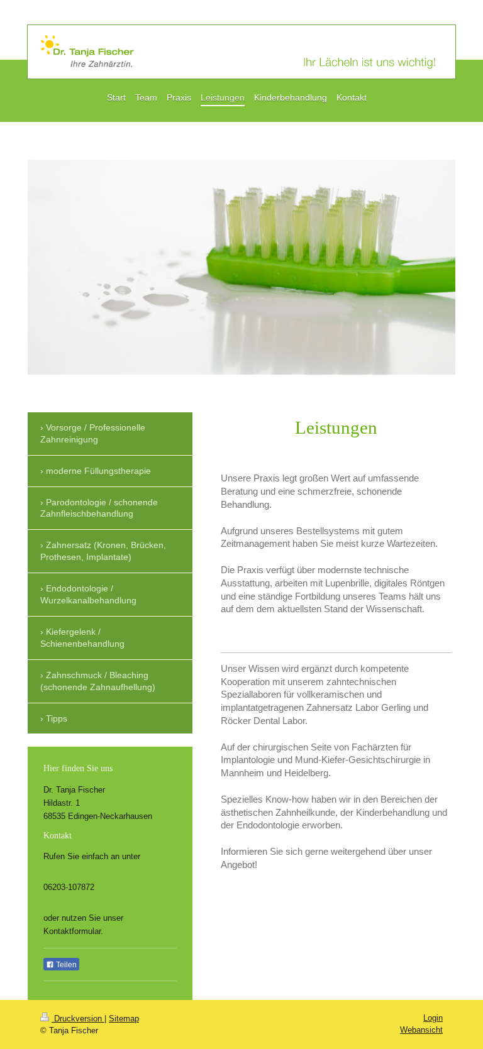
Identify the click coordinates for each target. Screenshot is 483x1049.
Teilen (65, 964)
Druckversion (78, 1018)
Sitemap (124, 1018)
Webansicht (421, 1030)
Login (433, 1018)
